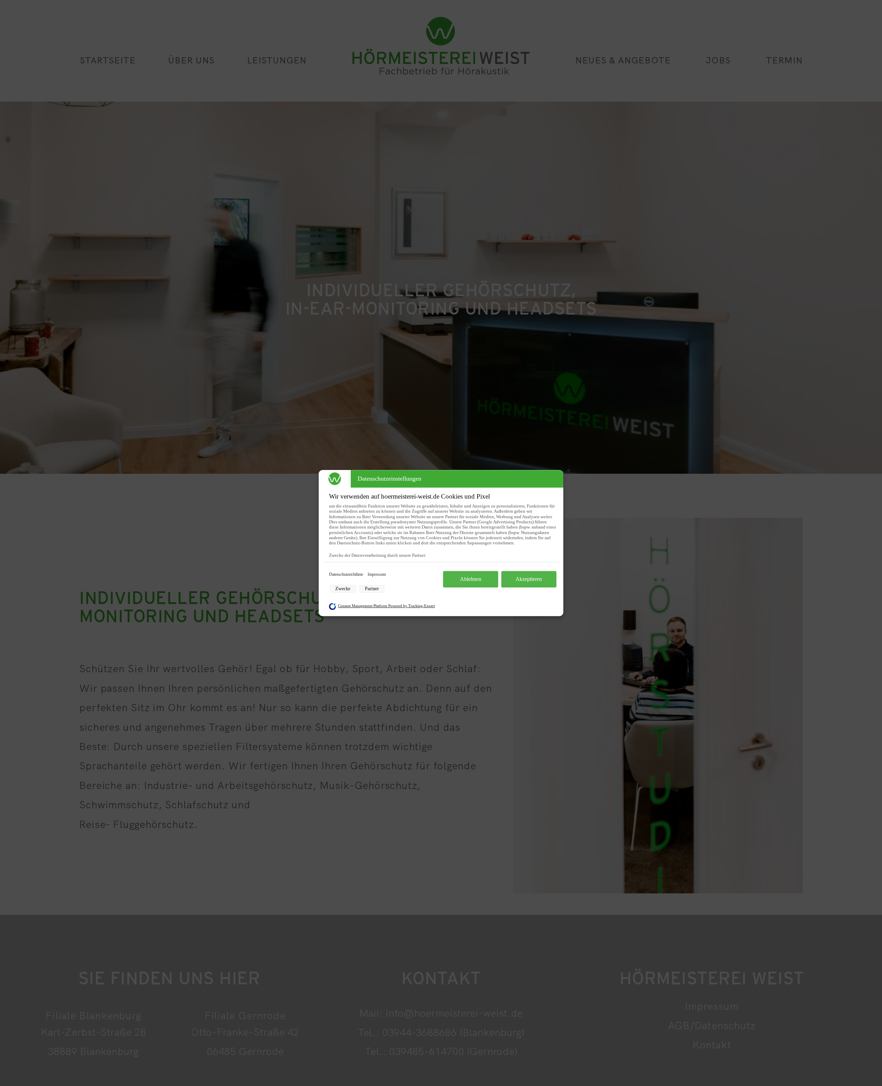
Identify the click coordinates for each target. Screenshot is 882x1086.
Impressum (377, 574)
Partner (372, 588)
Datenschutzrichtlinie (346, 574)
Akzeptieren (528, 579)
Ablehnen (470, 579)
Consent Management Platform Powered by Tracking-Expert (386, 606)
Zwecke (342, 588)
